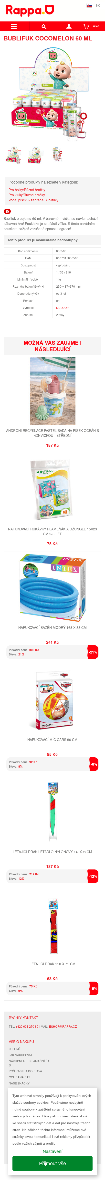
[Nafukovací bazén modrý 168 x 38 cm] (52, 588)
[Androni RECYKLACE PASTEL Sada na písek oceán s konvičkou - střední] (52, 391)
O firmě (15, 1049)
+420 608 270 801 (28, 1026)
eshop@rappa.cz (63, 1026)
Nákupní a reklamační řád (29, 1063)
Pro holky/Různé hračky (27, 189)
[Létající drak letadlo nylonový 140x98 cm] (52, 812)
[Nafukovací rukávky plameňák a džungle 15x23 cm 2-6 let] (52, 490)
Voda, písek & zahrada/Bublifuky (33, 199)
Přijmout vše (52, 1163)
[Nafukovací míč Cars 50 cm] (52, 700)
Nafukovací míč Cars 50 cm (52, 739)
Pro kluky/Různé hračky (27, 194)
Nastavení (53, 1151)
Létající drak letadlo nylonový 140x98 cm (52, 851)
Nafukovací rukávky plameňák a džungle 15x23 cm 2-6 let (52, 531)
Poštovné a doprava (25, 1071)
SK (98, 5)
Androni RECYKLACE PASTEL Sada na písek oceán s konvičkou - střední (52, 433)
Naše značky (19, 1083)
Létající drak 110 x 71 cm (52, 963)
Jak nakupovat (20, 1055)
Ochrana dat (19, 1077)
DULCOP (62, 307)
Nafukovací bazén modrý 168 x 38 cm (52, 627)
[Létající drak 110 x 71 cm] (52, 925)
